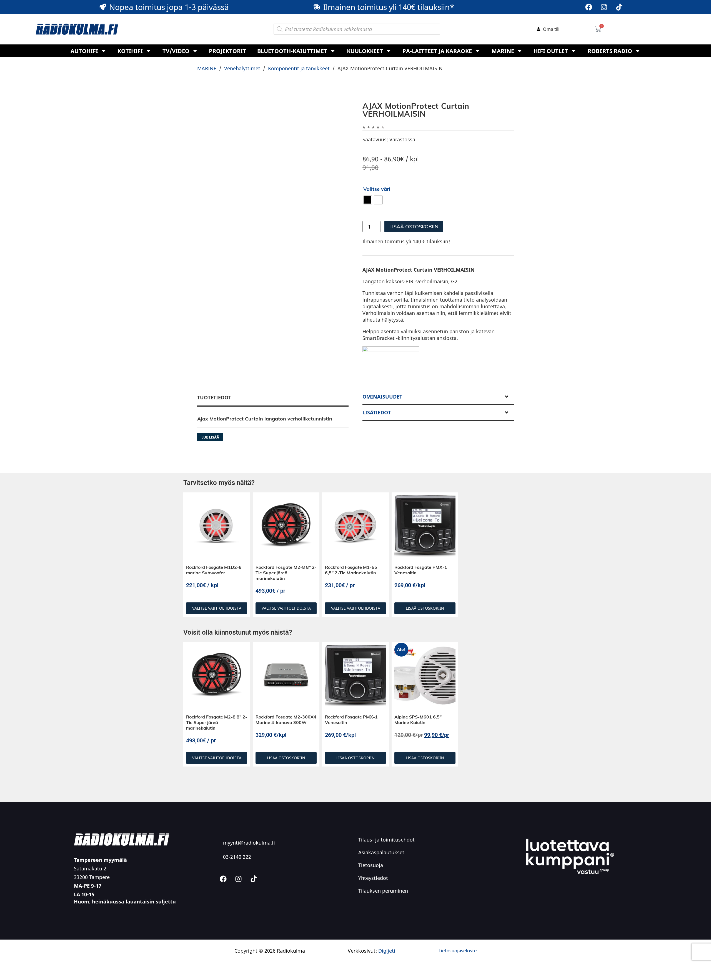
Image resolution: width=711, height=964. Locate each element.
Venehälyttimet (242, 68)
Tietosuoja (370, 865)
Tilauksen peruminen (383, 890)
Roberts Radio (610, 51)
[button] (438, 397)
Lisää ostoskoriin (413, 226)
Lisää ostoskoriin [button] (425, 608)
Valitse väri (376, 189)
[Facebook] (588, 7)
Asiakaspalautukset (381, 852)
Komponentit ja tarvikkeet (299, 68)
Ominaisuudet (382, 396)
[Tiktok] (619, 7)
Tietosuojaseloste (457, 950)
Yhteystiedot (373, 878)
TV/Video (175, 51)
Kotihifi (130, 51)
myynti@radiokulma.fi (249, 842)
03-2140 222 (237, 856)
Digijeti (386, 950)
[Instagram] (604, 7)
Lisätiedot (376, 412)
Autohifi (84, 51)
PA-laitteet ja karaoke (437, 51)
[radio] (368, 200)
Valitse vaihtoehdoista (216, 608)
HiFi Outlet (551, 51)
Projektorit (227, 51)
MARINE (503, 51)
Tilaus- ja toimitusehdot (386, 839)
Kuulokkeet (365, 51)
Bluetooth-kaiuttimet (292, 51)
